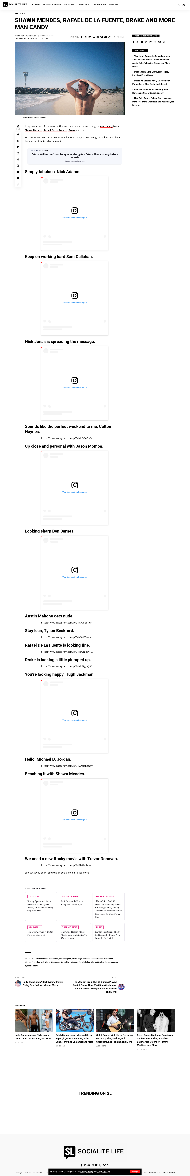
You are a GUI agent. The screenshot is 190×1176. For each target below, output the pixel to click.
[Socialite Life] (15, 5)
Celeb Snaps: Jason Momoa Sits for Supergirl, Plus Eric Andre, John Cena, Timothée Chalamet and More (74, 1038)
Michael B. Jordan (32, 962)
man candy (106, 126)
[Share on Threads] (97, 37)
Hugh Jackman (84, 959)
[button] (135, 1171)
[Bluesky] (159, 42)
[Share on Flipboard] (89, 37)
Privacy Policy (86, 1171)
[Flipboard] (150, 42)
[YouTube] (142, 42)
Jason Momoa (97, 959)
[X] (137, 42)
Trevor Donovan (111, 962)
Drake (71, 130)
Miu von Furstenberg (26, 36)
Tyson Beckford (31, 966)
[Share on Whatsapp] (18, 153)
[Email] (105, 37)
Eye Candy (20, 13)
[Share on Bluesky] (101, 37)
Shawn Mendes (33, 130)
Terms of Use (103, 1171)
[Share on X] (85, 37)
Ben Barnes (53, 959)
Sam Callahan (84, 962)
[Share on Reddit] (93, 37)
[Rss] (164, 42)
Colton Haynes (65, 959)
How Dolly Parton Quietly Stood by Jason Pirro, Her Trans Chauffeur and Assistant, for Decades (153, 101)
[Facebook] (133, 42)
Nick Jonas (55, 962)
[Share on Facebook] (81, 37)
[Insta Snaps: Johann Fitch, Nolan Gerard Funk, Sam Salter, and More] (34, 1020)
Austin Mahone (42, 959)
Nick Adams (45, 962)
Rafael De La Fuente (55, 130)
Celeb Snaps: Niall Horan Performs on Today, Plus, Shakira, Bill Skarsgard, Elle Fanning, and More (114, 1038)
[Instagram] (146, 42)
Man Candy (108, 959)
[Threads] (155, 42)
